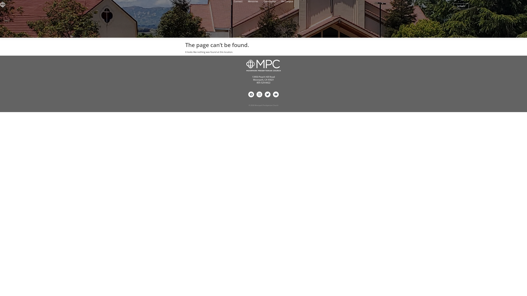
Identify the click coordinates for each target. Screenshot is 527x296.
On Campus (287, 1)
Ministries (253, 1)
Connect (238, 1)
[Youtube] (276, 94)
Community (270, 1)
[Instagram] (259, 94)
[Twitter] (267, 94)
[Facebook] (251, 94)
